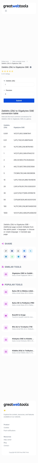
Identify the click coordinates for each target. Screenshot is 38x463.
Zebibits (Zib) (10, 81)
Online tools (5, 61)
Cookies (6, 427)
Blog (5, 442)
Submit (19, 101)
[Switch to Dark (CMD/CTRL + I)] (5, 410)
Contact (6, 445)
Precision (9, 90)
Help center (7, 440)
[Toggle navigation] (6, 11)
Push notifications (9, 430)
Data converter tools (18, 61)
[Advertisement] (19, 40)
